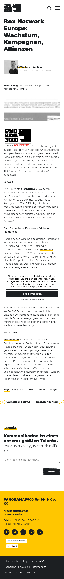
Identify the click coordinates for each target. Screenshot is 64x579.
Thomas (22, 66)
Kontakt (16, 561)
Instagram (23, 530)
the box (31, 389)
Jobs (6, 561)
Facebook (7, 530)
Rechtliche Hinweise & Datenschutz (25, 567)
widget (53, 389)
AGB (42, 561)
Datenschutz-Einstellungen (20, 572)
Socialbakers (11, 340)
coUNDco (29, 189)
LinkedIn (40, 530)
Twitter (15, 530)
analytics (17, 389)
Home (7, 86)
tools (42, 389)
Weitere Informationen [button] (32, 300)
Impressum (30, 561)
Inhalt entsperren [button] (32, 294)
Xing (31, 530)
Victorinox (46, 249)
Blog (15, 86)
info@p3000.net (21, 524)
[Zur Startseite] (12, 8)
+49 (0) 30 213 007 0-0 (26, 520)
